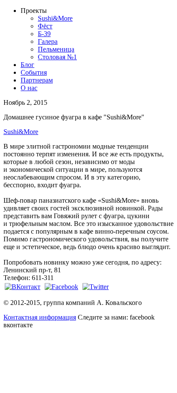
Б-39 (44, 33)
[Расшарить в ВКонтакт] (22, 286)
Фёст (45, 26)
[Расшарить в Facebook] (61, 286)
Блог (27, 64)
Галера (48, 41)
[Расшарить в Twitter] (95, 286)
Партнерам (37, 80)
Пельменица (56, 49)
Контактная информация (39, 317)
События (34, 72)
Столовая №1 (57, 57)
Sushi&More (55, 18)
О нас (29, 87)
